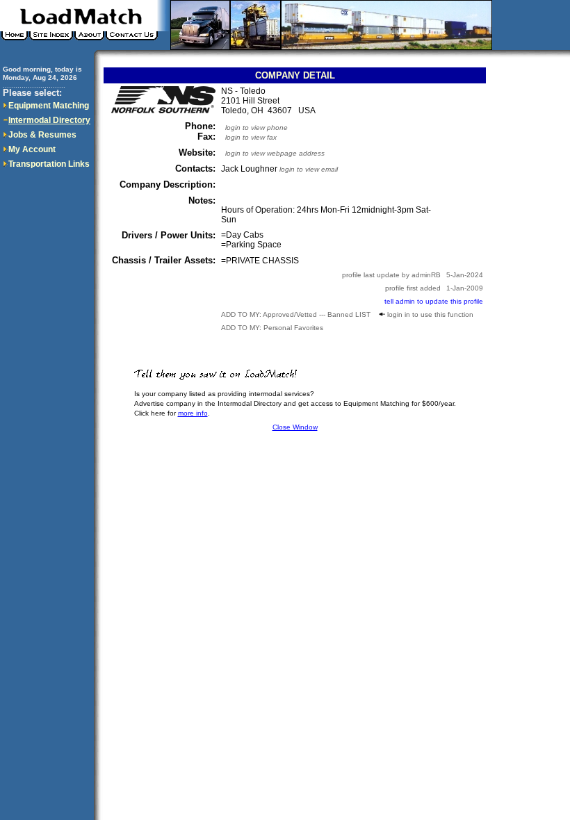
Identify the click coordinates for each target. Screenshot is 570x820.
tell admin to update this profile (433, 301)
